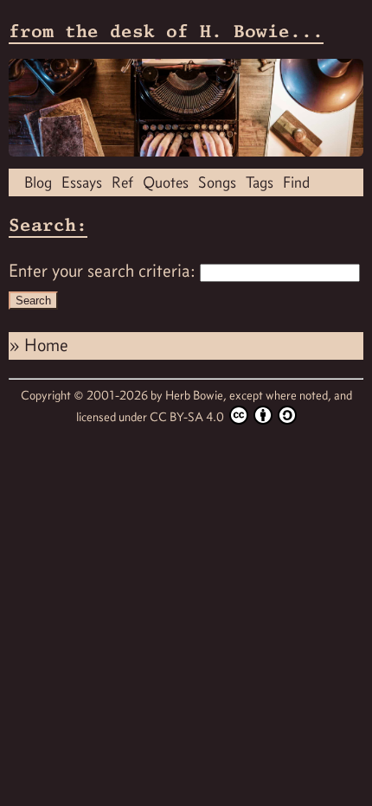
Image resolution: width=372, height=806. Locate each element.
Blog (38, 182)
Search (33, 300)
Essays (81, 182)
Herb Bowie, (197, 395)
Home (46, 345)
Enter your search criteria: (102, 270)
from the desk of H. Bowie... (166, 31)
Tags (259, 182)
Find (296, 182)
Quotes (166, 182)
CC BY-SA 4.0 (188, 417)
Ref (122, 182)
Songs (217, 182)
